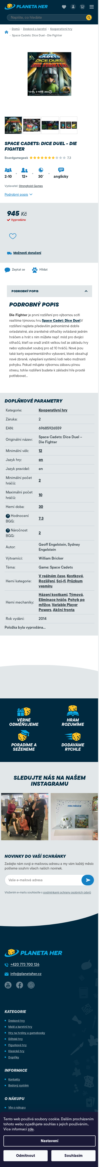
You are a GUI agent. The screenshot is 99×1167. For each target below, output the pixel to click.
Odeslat (88, 880)
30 (41, 507)
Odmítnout (25, 1156)
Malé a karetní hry (20, 1026)
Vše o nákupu (17, 1107)
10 (40, 495)
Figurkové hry (17, 1045)
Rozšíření (47, 581)
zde (31, 1129)
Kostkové (75, 576)
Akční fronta (64, 610)
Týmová (76, 595)
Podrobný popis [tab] (25, 291)
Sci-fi (61, 581)
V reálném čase (52, 576)
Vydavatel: (24, 186)
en (41, 460)
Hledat (89, 17)
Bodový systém (18, 1085)
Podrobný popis (16, 194)
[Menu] (91, 6)
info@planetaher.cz (25, 974)
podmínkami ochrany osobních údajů (67, 892)
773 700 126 (24, 965)
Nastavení (49, 1141)
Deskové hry (16, 1020)
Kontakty (14, 1079)
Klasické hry (16, 1051)
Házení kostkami (53, 595)
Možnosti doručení (27, 253)
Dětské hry (15, 1038)
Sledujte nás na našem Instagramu (50, 781)
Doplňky (13, 1057)
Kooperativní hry (53, 410)
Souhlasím (73, 1156)
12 (40, 451)
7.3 (41, 519)
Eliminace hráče (52, 600)
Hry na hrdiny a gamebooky (26, 1032)
